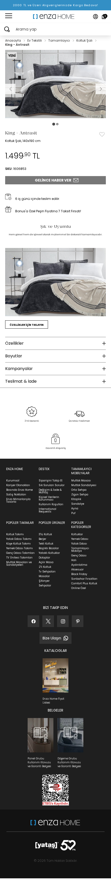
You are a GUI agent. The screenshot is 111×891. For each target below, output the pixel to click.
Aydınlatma (79, 565)
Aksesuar (77, 569)
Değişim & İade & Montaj (50, 491)
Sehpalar (45, 585)
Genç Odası (78, 555)
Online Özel (78, 588)
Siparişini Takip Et (50, 480)
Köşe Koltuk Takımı (18, 544)
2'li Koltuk (45, 567)
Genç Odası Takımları (20, 553)
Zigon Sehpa (79, 494)
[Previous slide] (10, 89)
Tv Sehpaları (47, 571)
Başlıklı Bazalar (49, 548)
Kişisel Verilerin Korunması (49, 498)
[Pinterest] (77, 621)
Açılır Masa (46, 562)
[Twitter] (48, 621)
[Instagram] (63, 621)
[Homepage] (55, 16)
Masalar (44, 576)
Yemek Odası (79, 539)
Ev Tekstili (35, 40)
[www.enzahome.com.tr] (55, 825)
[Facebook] (33, 621)
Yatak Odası (79, 544)
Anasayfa (13, 40)
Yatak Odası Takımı (18, 539)
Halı (73, 560)
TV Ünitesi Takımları (19, 558)
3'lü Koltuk (45, 534)
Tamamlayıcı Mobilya (80, 549)
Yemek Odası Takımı (19, 548)
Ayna (74, 508)
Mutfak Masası (81, 480)
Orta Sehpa (78, 490)
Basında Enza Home (19, 490)
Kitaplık (76, 499)
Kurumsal (12, 480)
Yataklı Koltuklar (49, 553)
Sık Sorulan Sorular (52, 485)
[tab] (53, 124)
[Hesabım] (95, 16)
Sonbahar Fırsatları (84, 579)
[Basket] (104, 16)
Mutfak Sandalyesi (83, 485)
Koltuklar (77, 534)
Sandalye (77, 504)
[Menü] (8, 16)
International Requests (47, 510)
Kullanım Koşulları (51, 504)
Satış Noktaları (16, 494)
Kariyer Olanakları (18, 485)
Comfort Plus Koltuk (84, 583)
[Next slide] (101, 89)
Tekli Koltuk (46, 544)
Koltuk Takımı (15, 534)
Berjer (42, 539)
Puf (73, 513)
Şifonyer (44, 581)
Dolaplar (44, 558)
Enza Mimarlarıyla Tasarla (18, 500)
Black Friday (79, 574)
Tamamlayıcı (59, 40)
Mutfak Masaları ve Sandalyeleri (19, 563)
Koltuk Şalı (84, 40)
